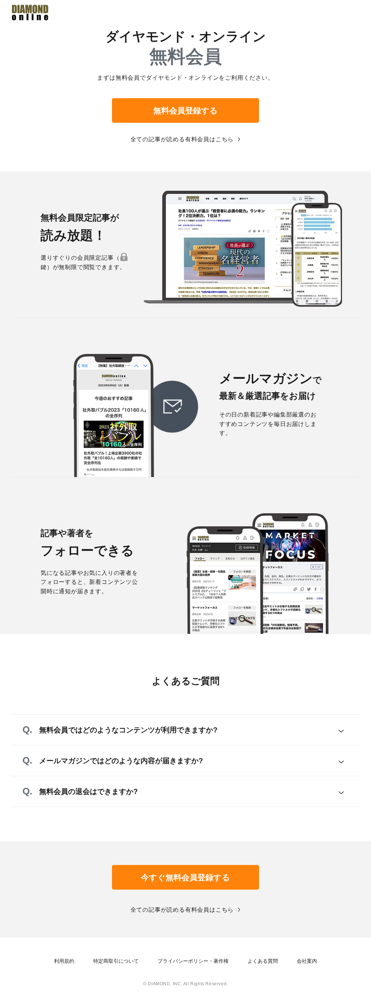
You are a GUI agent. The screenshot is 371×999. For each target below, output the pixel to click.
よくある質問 (262, 961)
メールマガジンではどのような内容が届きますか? (121, 761)
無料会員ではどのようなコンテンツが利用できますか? (128, 730)
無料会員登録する (185, 110)
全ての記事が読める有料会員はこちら (182, 139)
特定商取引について (116, 961)
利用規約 (64, 961)
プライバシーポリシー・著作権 (193, 961)
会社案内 (307, 961)
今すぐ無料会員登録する (185, 877)
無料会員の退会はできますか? (88, 791)
